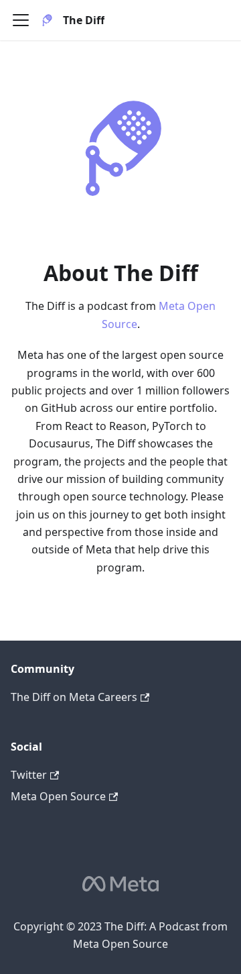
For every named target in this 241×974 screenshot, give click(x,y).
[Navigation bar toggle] (21, 20)
